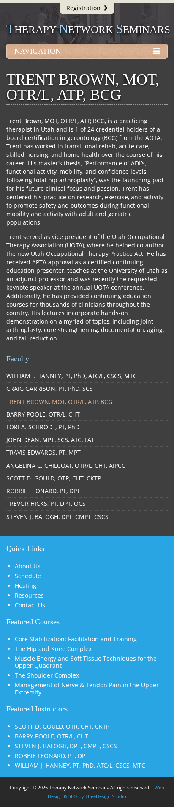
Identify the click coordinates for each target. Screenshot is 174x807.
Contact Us (30, 605)
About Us (28, 566)
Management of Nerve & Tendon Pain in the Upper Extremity (87, 688)
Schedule (28, 576)
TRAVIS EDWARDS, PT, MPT (43, 452)
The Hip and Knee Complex (53, 649)
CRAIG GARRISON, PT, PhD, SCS (49, 388)
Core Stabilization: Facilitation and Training (76, 639)
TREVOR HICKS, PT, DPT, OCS (46, 504)
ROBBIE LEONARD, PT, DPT (43, 491)
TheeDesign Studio (105, 796)
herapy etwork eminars (88, 29)
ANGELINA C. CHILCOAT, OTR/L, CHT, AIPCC (65, 465)
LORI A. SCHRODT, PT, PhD (42, 427)
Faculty (17, 358)
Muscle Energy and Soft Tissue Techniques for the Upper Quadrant (86, 662)
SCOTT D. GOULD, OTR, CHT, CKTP (53, 478)
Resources (29, 595)
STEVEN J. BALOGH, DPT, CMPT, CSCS (57, 517)
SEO (72, 796)
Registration (85, 8)
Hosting (25, 586)
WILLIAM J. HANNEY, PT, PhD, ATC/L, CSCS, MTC (71, 376)
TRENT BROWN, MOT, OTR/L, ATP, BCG (59, 402)
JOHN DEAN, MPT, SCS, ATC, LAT (50, 440)
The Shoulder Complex (47, 675)
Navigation (37, 51)
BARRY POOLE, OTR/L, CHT (43, 414)
